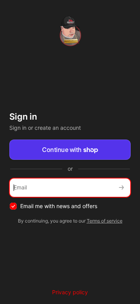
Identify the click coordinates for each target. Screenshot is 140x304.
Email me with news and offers (58, 206)
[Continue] (121, 187)
